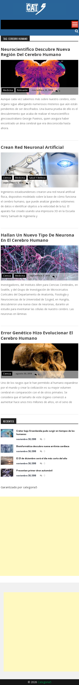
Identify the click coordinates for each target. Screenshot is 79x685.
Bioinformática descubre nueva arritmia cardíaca (42, 446)
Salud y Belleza (37, 177)
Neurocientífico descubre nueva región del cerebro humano (35, 51)
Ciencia (7, 177)
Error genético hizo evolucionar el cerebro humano (37, 335)
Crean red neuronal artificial (32, 147)
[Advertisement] (39, 536)
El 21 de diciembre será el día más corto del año (41, 458)
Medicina (8, 90)
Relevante (22, 90)
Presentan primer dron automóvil (34, 470)
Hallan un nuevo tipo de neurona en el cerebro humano (37, 237)
